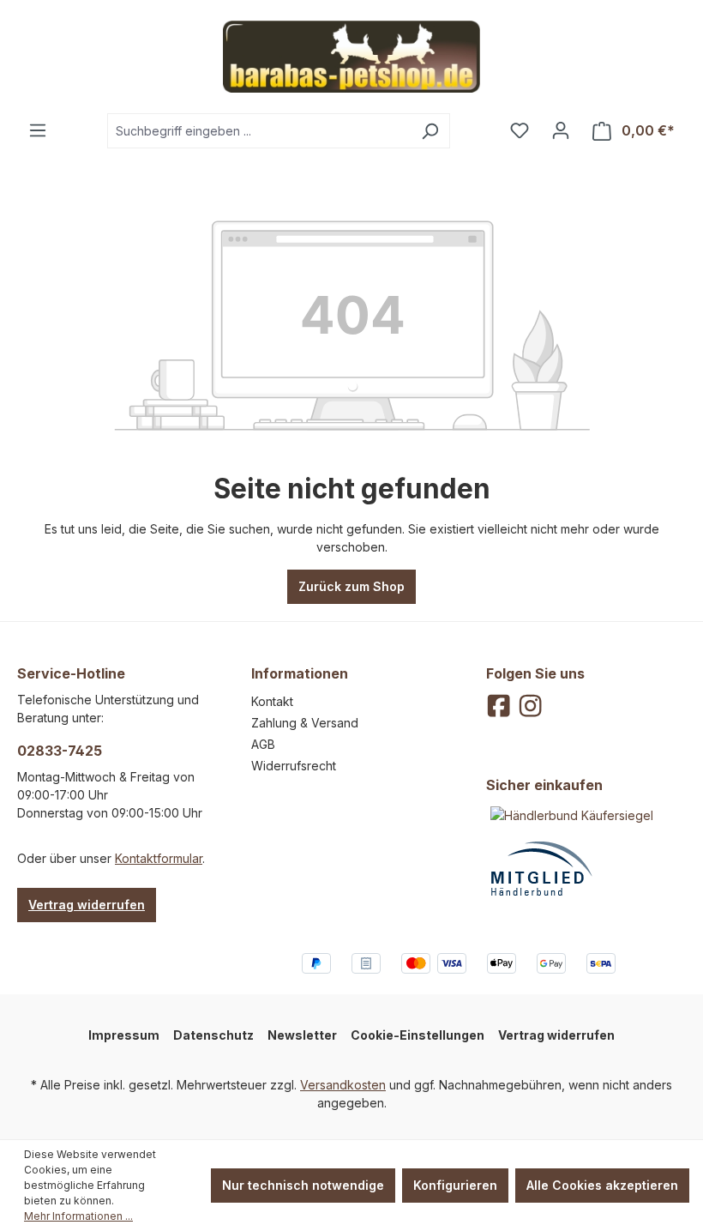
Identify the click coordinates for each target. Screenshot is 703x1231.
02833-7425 (59, 750)
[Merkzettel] (519, 130)
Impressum (123, 1035)
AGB (263, 744)
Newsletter (302, 1035)
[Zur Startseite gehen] (351, 57)
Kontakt (272, 701)
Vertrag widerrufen (86, 904)
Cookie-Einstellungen (417, 1035)
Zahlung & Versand (304, 722)
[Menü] (37, 130)
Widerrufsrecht (293, 765)
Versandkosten (343, 1084)
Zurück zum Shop (351, 586)
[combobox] (259, 130)
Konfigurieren (455, 1185)
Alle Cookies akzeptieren (602, 1185)
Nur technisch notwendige (303, 1185)
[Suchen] (430, 130)
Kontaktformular (158, 858)
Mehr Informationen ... (78, 1216)
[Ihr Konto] (560, 130)
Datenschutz (213, 1035)
